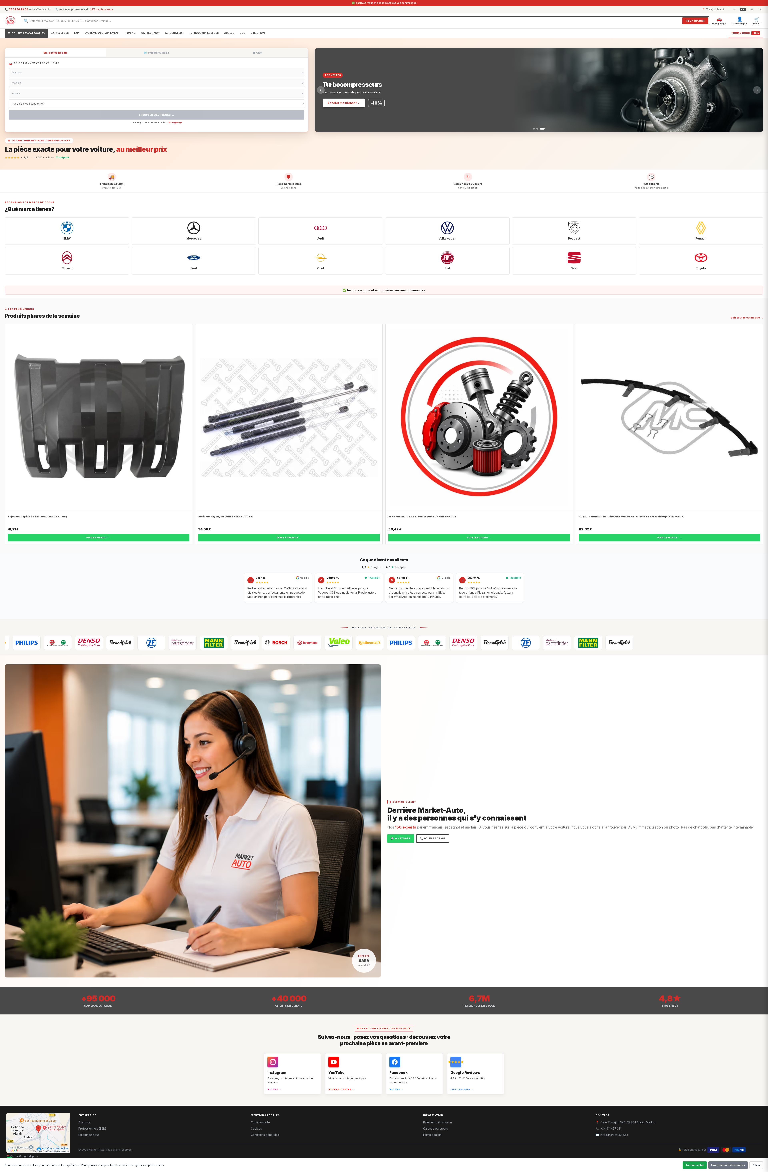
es (734, 9)
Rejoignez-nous (88, 1134)
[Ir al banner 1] (534, 129)
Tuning (130, 32)
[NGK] (318, 643)
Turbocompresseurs (204, 32)
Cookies (256, 1128)
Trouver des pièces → (156, 114)
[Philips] (287, 643)
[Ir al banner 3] (544, 129)
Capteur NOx (150, 32)
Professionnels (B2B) (92, 1128)
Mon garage (175, 122)
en (751, 9)
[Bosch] (162, 643)
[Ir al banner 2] (538, 129)
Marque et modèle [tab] (55, 52)
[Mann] (100, 643)
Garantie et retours (435, 1128)
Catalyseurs (60, 32)
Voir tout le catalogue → (747, 317)
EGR (242, 32)
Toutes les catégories (26, 33)
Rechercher (695, 20)
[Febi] (68, 643)
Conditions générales (265, 1134)
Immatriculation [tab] (156, 52)
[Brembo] (193, 643)
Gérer (756, 1165)
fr (742, 9)
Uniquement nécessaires (728, 1165)
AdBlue (229, 32)
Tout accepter (694, 1165)
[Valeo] (224, 643)
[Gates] (380, 643)
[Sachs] (37, 643)
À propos (84, 1122)
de (760, 9)
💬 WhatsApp (401, 838)
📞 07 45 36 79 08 (432, 838)
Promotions (745, 32)
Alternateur (174, 32)
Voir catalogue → (339, 103)
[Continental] (256, 643)
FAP (76, 32)
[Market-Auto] (10, 20)
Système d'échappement (102, 32)
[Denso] (349, 643)
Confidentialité (260, 1122)
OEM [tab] (257, 52)
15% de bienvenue (101, 9)
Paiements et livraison (437, 1122)
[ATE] (131, 643)
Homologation (432, 1134)
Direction (258, 32)
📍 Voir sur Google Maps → (22, 1156)
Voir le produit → (98, 537)
